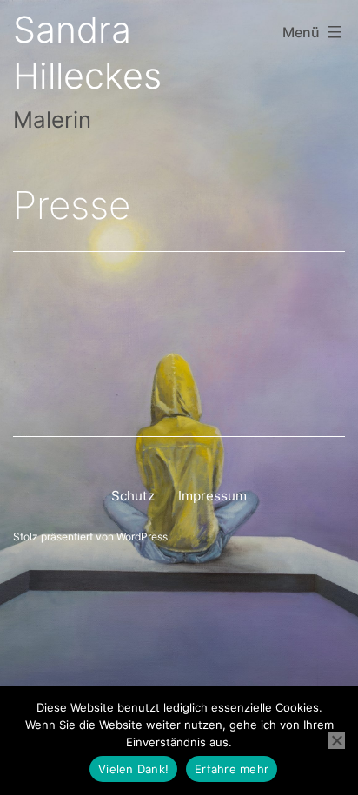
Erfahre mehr (231, 769)
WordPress (142, 536)
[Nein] (336, 740)
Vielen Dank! (133, 769)
